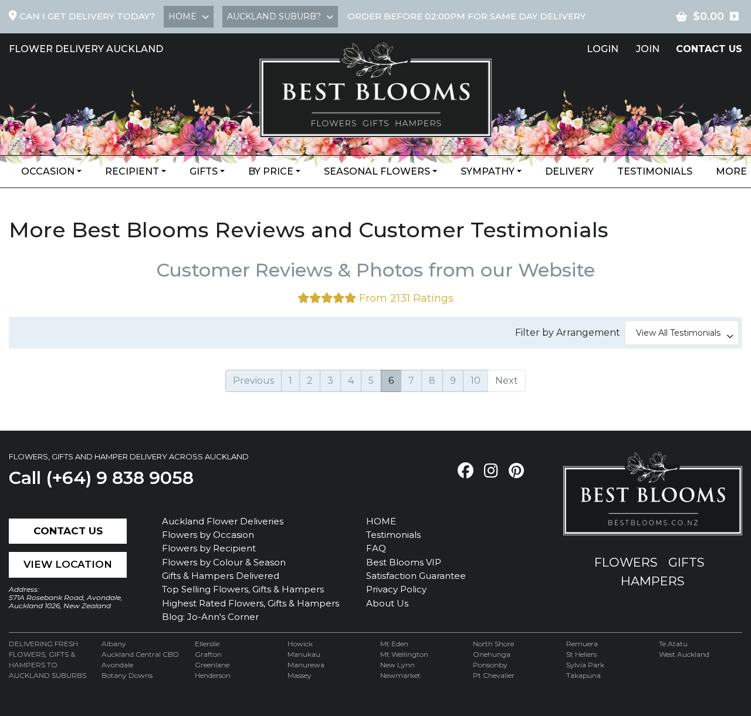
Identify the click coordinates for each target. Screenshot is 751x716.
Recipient (132, 171)
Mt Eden (394, 643)
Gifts (204, 171)
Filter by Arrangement (570, 332)
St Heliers (581, 654)
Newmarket (400, 675)
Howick (300, 643)
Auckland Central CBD (140, 654)
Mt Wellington (404, 654)
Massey (299, 675)
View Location (67, 564)
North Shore (493, 643)
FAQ (376, 548)
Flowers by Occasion (208, 534)
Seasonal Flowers (377, 171)
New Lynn (397, 664)
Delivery (569, 171)
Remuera (582, 643)
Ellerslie (207, 643)
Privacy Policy (396, 589)
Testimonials (654, 171)
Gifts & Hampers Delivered (220, 575)
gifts (686, 562)
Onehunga (491, 654)
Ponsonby (490, 664)
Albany (114, 643)
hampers (653, 581)
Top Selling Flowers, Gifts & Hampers (243, 589)
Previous (253, 380)
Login (602, 49)
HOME (381, 521)
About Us (387, 603)
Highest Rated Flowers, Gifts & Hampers (250, 603)
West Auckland (684, 654)
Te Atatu (673, 643)
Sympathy (488, 171)
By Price (270, 171)
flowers (626, 562)
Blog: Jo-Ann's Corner (210, 616)
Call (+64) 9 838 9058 (101, 478)
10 (476, 380)
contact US (709, 48)
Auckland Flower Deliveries (222, 521)
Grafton (208, 654)
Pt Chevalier (494, 675)
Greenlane (212, 664)
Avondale (117, 664)
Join (647, 49)
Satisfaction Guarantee (416, 575)
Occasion (48, 171)
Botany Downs (127, 675)
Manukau (303, 654)
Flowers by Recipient (209, 548)
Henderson (213, 675)
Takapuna (583, 675)
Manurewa (305, 664)
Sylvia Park (585, 664)
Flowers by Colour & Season (224, 562)
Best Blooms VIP (403, 562)
